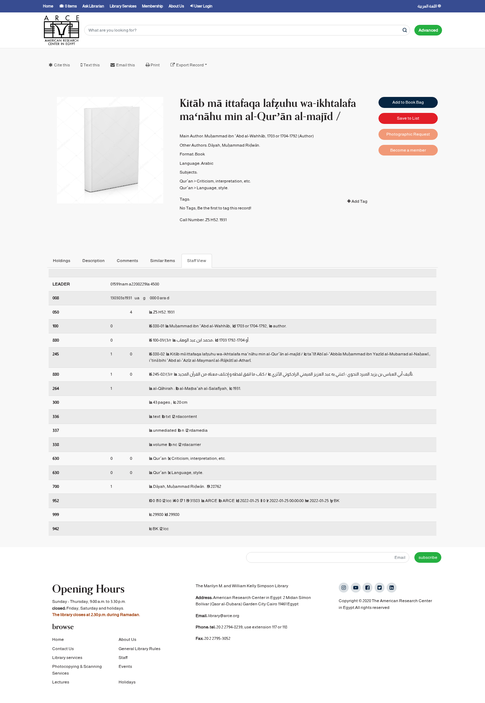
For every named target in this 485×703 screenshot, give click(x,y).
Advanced (428, 30)
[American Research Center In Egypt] (61, 30)
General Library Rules (139, 648)
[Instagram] (344, 588)
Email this (125, 64)
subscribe (428, 557)
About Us (127, 639)
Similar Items (162, 260)
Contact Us (63, 648)
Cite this (62, 64)
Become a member (408, 150)
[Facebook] (367, 588)
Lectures (60, 682)
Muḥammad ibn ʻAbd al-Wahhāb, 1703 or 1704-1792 (251, 135)
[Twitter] (380, 588)
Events (125, 666)
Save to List (408, 118)
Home (58, 639)
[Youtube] (356, 588)
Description (93, 260)
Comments (127, 260)
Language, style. (212, 187)
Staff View (196, 260)
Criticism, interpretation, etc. (224, 181)
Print (155, 64)
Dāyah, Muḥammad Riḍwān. (234, 145)
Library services (67, 657)
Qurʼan (186, 181)
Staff (123, 657)
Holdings (61, 260)
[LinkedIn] (392, 588)
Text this (91, 64)
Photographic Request (408, 134)
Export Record (190, 64)
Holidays (127, 682)
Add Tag (359, 201)
